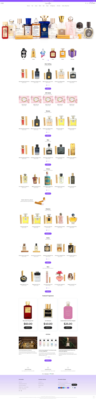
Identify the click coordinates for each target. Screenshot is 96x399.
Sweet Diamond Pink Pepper (68, 320)
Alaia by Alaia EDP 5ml (72, 186)
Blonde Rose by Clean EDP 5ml (24, 255)
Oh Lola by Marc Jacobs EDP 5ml (61, 284)
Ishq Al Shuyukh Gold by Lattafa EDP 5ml (74, 255)
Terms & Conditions (22, 385)
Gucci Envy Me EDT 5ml (48, 284)
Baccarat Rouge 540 (28, 320)
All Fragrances (52, 5)
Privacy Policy (40, 385)
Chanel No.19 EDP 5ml (72, 128)
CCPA (39, 387)
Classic (47, 5)
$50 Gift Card (72, 104)
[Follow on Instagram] (2, 3)
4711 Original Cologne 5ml (48, 186)
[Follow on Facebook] (1, 3)
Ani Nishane (48, 320)
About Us (20, 382)
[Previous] (21, 73)
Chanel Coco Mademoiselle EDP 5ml (61, 81)
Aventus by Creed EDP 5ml (72, 81)
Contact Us (40, 382)
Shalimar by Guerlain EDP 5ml (72, 226)
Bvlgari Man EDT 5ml (36, 284)
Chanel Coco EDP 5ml (48, 226)
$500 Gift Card (36, 104)
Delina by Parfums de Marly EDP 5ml (61, 226)
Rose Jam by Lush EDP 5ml (36, 255)
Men (32, 5)
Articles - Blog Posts (65, 5)
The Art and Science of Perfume (25, 350)
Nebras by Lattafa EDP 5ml (48, 255)
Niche (40, 5)
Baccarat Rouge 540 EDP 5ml (24, 81)
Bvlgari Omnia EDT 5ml (72, 284)
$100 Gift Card (59, 104)
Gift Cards (58, 5)
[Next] (75, 73)
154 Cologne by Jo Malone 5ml (24, 186)
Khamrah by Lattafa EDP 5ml (60, 255)
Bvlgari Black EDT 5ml (24, 284)
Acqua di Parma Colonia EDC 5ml (60, 186)
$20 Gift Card (24, 104)
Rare (43, 5)
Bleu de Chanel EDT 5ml (60, 157)
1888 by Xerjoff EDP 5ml (36, 186)
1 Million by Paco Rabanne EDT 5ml (73, 157)
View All (48, 88)
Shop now (28, 327)
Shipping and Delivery (23, 383)
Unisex (36, 5)
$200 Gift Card (48, 104)
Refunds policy (41, 383)
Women (28, 5)
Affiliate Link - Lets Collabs (23, 387)
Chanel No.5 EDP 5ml (60, 128)
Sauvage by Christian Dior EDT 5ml (37, 81)
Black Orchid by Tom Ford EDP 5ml (49, 81)
